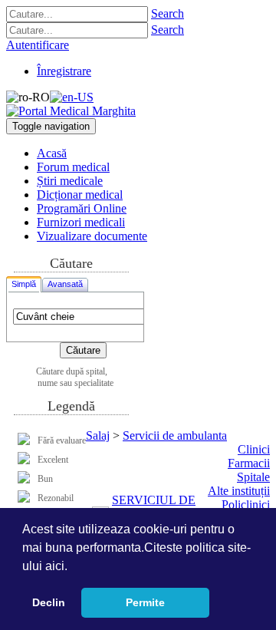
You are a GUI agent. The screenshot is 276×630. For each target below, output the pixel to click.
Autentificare (37, 44)
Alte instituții (239, 490)
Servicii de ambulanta (175, 435)
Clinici (254, 449)
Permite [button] (145, 602)
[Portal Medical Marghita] (71, 110)
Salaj (98, 435)
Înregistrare (64, 71)
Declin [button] (48, 602)
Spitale (253, 476)
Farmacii (249, 463)
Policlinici (246, 504)
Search (167, 13)
